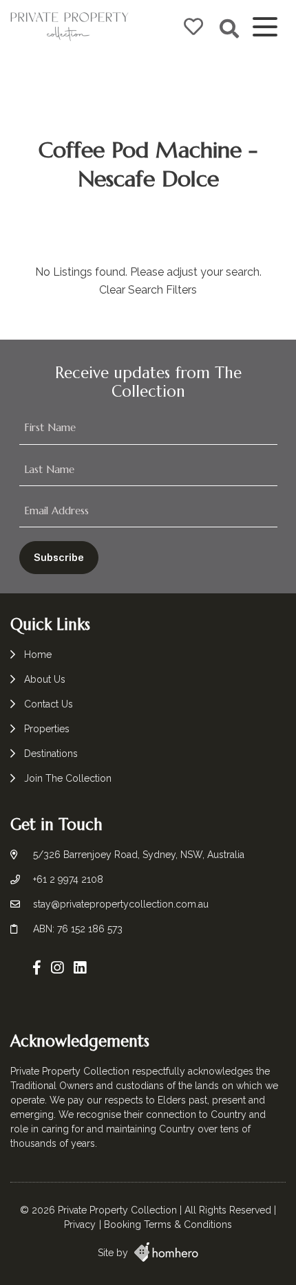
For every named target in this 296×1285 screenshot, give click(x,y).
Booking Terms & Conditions (168, 1224)
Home (38, 654)
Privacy (80, 1224)
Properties (47, 728)
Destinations (51, 753)
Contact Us (48, 704)
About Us (44, 679)
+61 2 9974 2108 (68, 879)
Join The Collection (68, 778)
